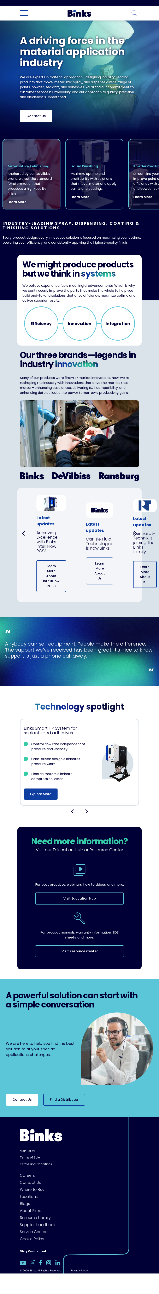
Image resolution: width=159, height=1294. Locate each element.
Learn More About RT (145, 574)
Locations (29, 1196)
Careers (27, 1175)
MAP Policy (27, 1151)
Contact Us (36, 116)
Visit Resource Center (79, 951)
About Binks (30, 1210)
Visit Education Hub (79, 898)
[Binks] (79, 13)
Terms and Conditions (36, 1164)
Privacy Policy (79, 1270)
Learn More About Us (99, 571)
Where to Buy (32, 1189)
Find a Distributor (64, 1099)
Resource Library (35, 1217)
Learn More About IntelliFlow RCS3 (51, 576)
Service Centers (34, 1231)
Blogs (25, 1203)
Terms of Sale (30, 1157)
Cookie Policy (32, 1238)
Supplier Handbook (37, 1224)
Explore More (40, 794)
